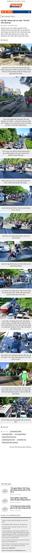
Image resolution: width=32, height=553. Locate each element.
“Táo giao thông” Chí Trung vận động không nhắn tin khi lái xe (20, 490)
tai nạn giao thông (20, 434)
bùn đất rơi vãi (21, 440)
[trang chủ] (16, 7)
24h (10, 12)
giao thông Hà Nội (15, 431)
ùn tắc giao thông (7, 434)
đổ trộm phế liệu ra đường (9, 442)
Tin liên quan (7, 484)
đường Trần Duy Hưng (9, 437)
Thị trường (7, 16)
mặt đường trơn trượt (8, 440)
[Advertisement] (16, 465)
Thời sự (13, 16)
